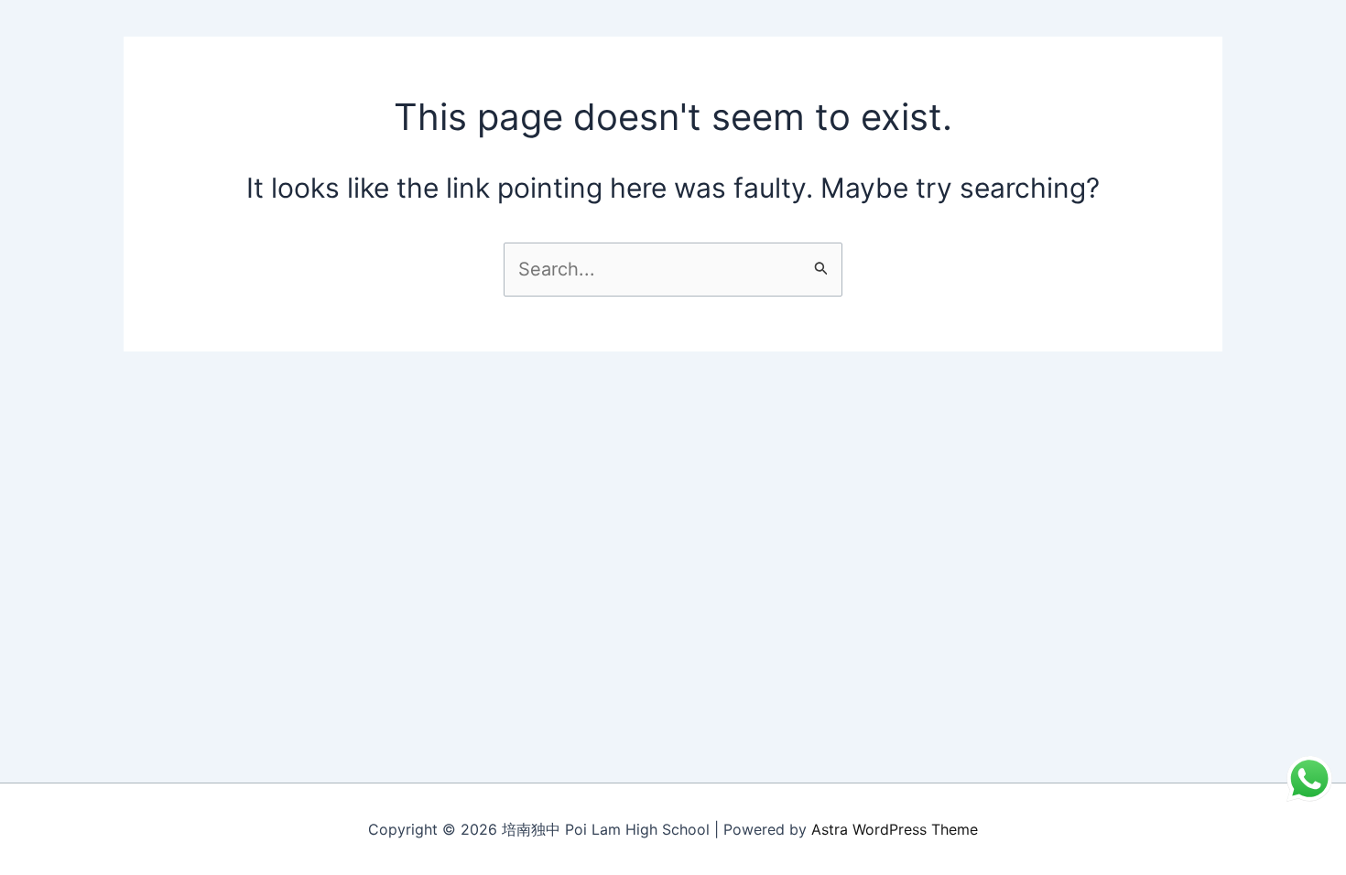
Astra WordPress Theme (894, 829)
